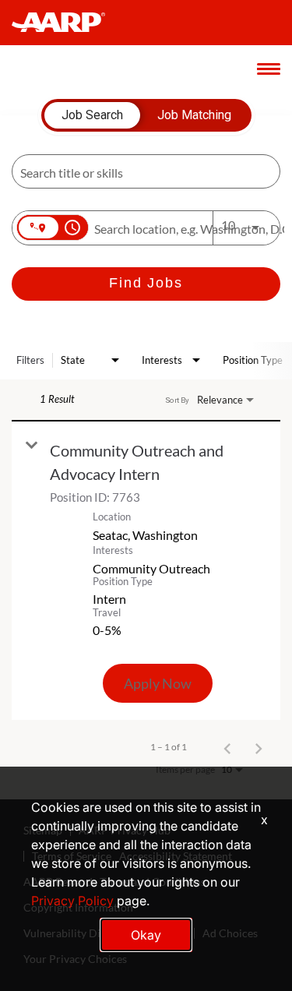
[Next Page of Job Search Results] (258, 747)
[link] (146, 570)
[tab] (92, 115)
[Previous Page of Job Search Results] (227, 747)
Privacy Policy (72, 900)
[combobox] (138, 172)
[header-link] (66, 22)
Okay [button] (146, 935)
